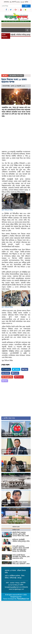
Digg (25, 369)
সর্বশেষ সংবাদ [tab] (16, 527)
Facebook (6, 369)
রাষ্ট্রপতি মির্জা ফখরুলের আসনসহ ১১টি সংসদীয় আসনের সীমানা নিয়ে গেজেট (15, 434)
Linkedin (6, 373)
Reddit (16, 373)
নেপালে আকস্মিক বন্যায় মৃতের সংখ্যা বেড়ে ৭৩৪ (14, 486)
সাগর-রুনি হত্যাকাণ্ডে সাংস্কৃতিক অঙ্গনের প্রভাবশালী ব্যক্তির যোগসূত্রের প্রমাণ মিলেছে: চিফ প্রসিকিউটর (15, 468)
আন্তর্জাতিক (14, 75)
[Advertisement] (16, 58)
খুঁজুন (26, 6)
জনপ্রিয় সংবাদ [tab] (16, 530)
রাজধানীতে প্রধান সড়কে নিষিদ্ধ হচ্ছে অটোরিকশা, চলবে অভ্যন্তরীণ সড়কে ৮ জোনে (21, 563)
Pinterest (19, 377)
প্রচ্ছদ (5, 75)
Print (5, 381)
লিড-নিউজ (20, 75)
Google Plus (8, 377)
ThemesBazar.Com (23, 599)
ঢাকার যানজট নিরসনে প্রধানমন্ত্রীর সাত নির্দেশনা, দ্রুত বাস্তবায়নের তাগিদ (21, 556)
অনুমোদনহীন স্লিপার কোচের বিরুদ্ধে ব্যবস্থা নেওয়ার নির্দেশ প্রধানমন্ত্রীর (14, 521)
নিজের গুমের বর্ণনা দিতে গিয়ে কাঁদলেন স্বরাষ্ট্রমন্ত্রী (15, 504)
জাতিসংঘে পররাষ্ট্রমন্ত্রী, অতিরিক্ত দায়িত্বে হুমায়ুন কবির (15, 452)
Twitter (16, 369)
